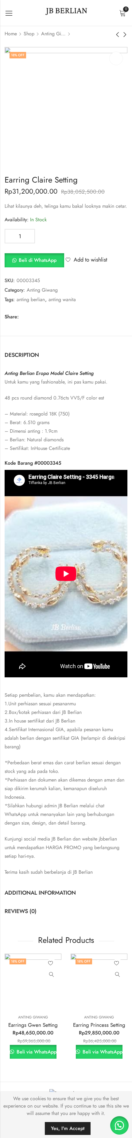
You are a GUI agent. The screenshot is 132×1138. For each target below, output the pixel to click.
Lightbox (116, 58)
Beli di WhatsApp (37, 260)
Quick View (51, 975)
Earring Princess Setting (99, 1025)
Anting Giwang (53, 33)
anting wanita (62, 299)
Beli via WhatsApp (35, 1051)
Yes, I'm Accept (67, 1128)
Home (11, 33)
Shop (29, 33)
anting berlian (31, 299)
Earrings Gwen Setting (33, 1025)
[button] (34, 260)
